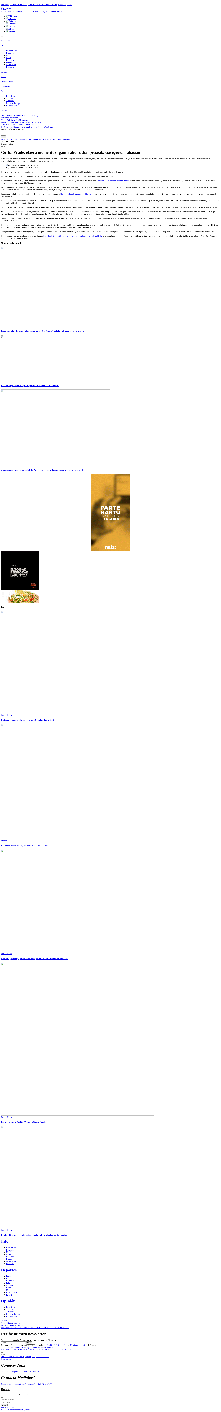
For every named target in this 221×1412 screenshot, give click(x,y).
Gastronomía (17, 115)
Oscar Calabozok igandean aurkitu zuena (76, 194)
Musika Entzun (29, 122)
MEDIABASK (51, 4)
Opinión (21, 11)
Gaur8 (12, 125)
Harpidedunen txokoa (40, 1357)
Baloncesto (10, 1278)
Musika (20, 122)
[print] (2, 146)
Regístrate (26, 1410)
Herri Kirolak (11, 1292)
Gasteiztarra (11, 64)
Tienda (18, 118)
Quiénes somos (7, 127)
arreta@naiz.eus (15, 1371)
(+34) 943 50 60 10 (31, 1371)
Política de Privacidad (56, 1345)
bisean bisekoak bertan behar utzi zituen (113, 181)
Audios (16, 120)
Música (4, 115)
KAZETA (62, 4)
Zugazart (9, 98)
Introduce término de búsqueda (13, 129)
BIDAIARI (22, 4)
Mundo (9, 55)
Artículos (10, 101)
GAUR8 (41, 4)
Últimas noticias (7, 11)
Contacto (17, 127)
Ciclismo (9, 1285)
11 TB (69, 4)
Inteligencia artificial (48, 11)
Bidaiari (38, 122)
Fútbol (8, 1276)
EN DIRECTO (12, 1328)
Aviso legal (25, 127)
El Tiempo (19, 1325)
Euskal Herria (11, 51)
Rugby (9, 1295)
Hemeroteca (24, 120)
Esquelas (12, 118)
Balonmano (10, 1281)
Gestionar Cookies (37, 127)
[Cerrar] (2, 1397)
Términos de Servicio (78, 1345)
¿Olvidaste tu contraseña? (11, 1410)
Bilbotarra (10, 60)
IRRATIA (5, 4)
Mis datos (5, 1357)
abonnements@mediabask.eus (21, 1384)
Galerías (10, 120)
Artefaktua (4, 110)
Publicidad (49, 127)
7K (35, 4)
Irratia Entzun (11, 122)
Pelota (8, 1283)
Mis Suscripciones (16, 1357)
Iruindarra (10, 67)
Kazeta (26, 125)
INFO (3, 9)
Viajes (9, 115)
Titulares (28, 1357)
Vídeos (4, 120)
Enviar (28, 1343)
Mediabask (19, 125)
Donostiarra (11, 62)
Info (16, 11)
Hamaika (32, 125)
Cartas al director (13, 103)
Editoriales (10, 96)
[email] (5, 146)
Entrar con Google (8, 1407)
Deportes (29, 11)
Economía (10, 53)
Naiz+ (8, 58)
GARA (31, 4)
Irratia (3, 122)
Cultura (36, 11)
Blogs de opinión (13, 105)
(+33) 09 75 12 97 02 (43, 1384)
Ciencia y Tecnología (30, 115)
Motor (8, 1290)
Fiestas (59, 11)
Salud (41, 115)
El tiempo (5, 118)
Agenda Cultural (6, 86)
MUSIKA (14, 4)
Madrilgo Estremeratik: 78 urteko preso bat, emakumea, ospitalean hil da (72, 236)
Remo (8, 1288)
